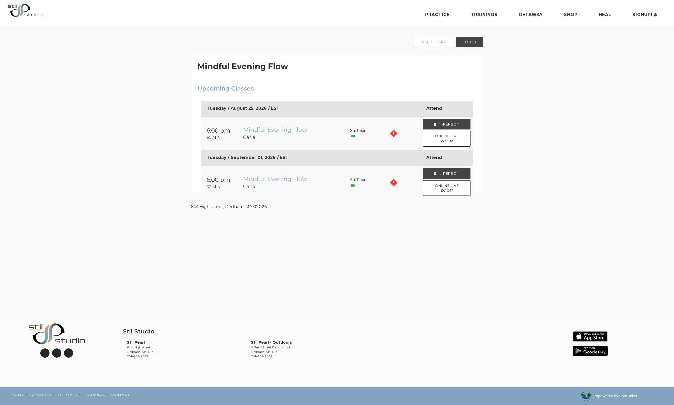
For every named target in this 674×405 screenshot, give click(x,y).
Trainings (484, 14)
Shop (571, 14)
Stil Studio (139, 331)
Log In (469, 42)
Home (18, 395)
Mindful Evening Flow (275, 129)
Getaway (531, 14)
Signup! (643, 14)
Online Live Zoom (447, 138)
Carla (249, 137)
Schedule (40, 395)
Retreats (67, 395)
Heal (605, 14)
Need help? (434, 42)
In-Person (448, 124)
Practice (437, 14)
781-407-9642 (137, 356)
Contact (120, 395)
